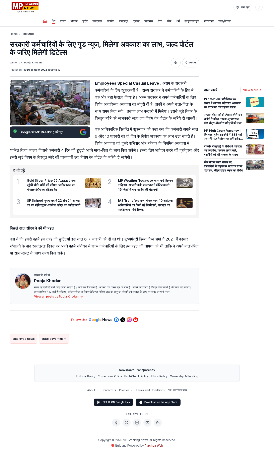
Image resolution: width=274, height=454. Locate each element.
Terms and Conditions (150, 390)
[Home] (45, 21)
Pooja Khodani (33, 62)
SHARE (192, 62)
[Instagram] (137, 423)
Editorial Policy (85, 376)
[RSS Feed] (158, 423)
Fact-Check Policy (136, 376)
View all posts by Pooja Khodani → (58, 296)
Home (14, 33)
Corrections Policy (110, 376)
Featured (28, 33)
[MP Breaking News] (25, 7)
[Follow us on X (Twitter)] (122, 319)
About (91, 390)
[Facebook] (116, 423)
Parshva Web (154, 445)
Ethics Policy (159, 376)
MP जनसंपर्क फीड (177, 390)
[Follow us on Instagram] (129, 319)
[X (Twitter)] (127, 423)
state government (54, 338)
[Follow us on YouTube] (135, 319)
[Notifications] (259, 7)
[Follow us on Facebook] (116, 319)
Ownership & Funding (184, 376)
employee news (23, 338)
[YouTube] (147, 423)
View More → (252, 90)
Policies (124, 390)
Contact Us (108, 390)
